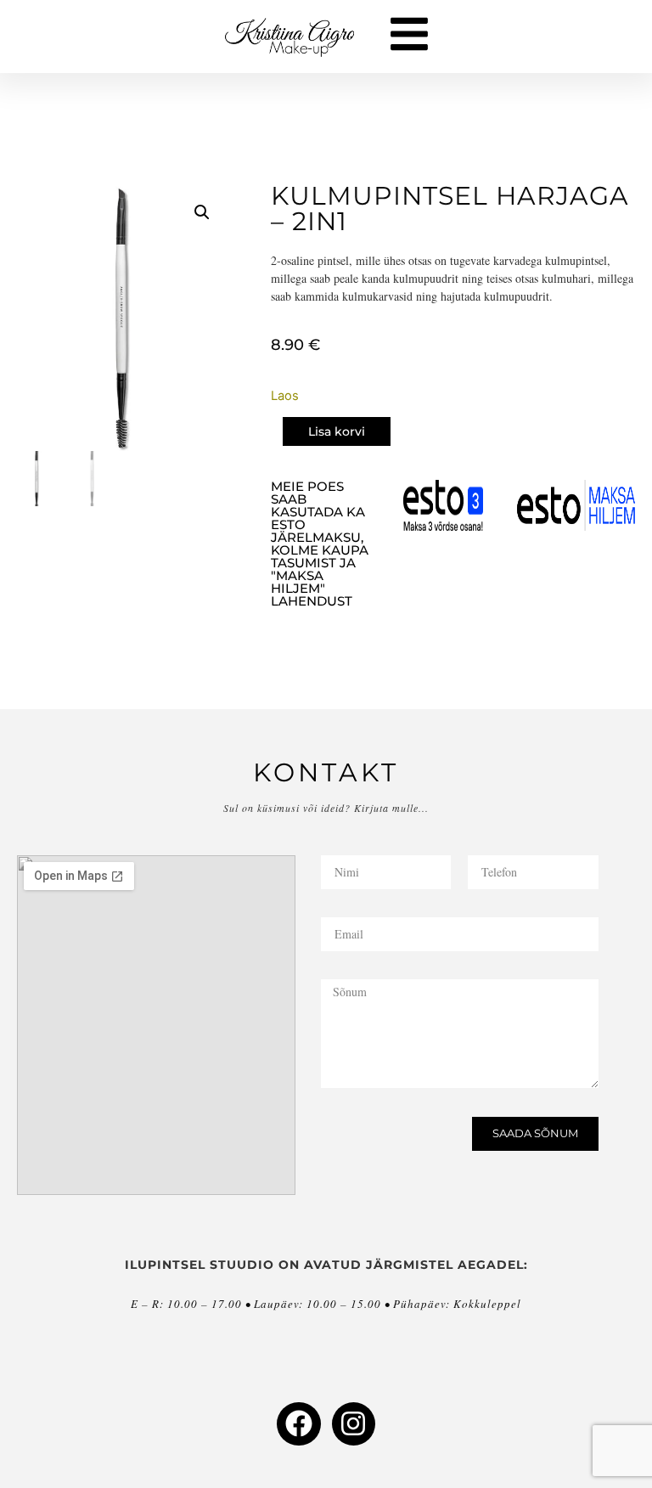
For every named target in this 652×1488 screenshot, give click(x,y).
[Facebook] (298, 1424)
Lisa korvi (336, 431)
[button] (202, 212)
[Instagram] (353, 1424)
